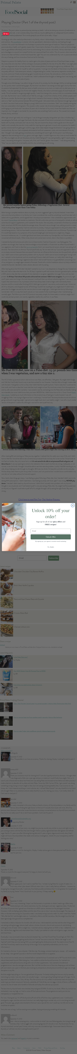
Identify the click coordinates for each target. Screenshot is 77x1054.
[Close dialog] (72, 505)
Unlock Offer (51, 537)
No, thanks (51, 547)
